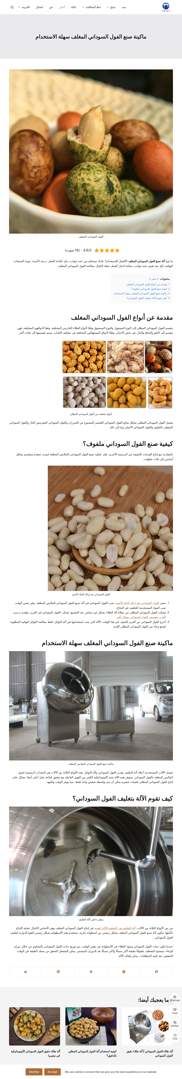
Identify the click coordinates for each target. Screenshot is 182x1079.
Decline (34, 1071)
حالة (73, 7)
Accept (52, 1071)
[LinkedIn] (58, 971)
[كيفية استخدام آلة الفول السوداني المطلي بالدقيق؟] (90, 1026)
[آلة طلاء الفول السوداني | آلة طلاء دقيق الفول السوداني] (147, 1026)
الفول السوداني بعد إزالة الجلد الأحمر (137, 603)
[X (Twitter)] (123, 971)
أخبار (62, 7)
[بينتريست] (90, 971)
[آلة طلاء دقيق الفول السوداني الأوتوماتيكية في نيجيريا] (34, 1026)
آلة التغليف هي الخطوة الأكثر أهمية (114, 928)
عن (51, 7)
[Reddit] (25, 971)
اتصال (39, 7)
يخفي (153, 279)
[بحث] (12, 7)
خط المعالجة (93, 7)
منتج (113, 7)
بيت (124, 7)
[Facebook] (156, 971)
